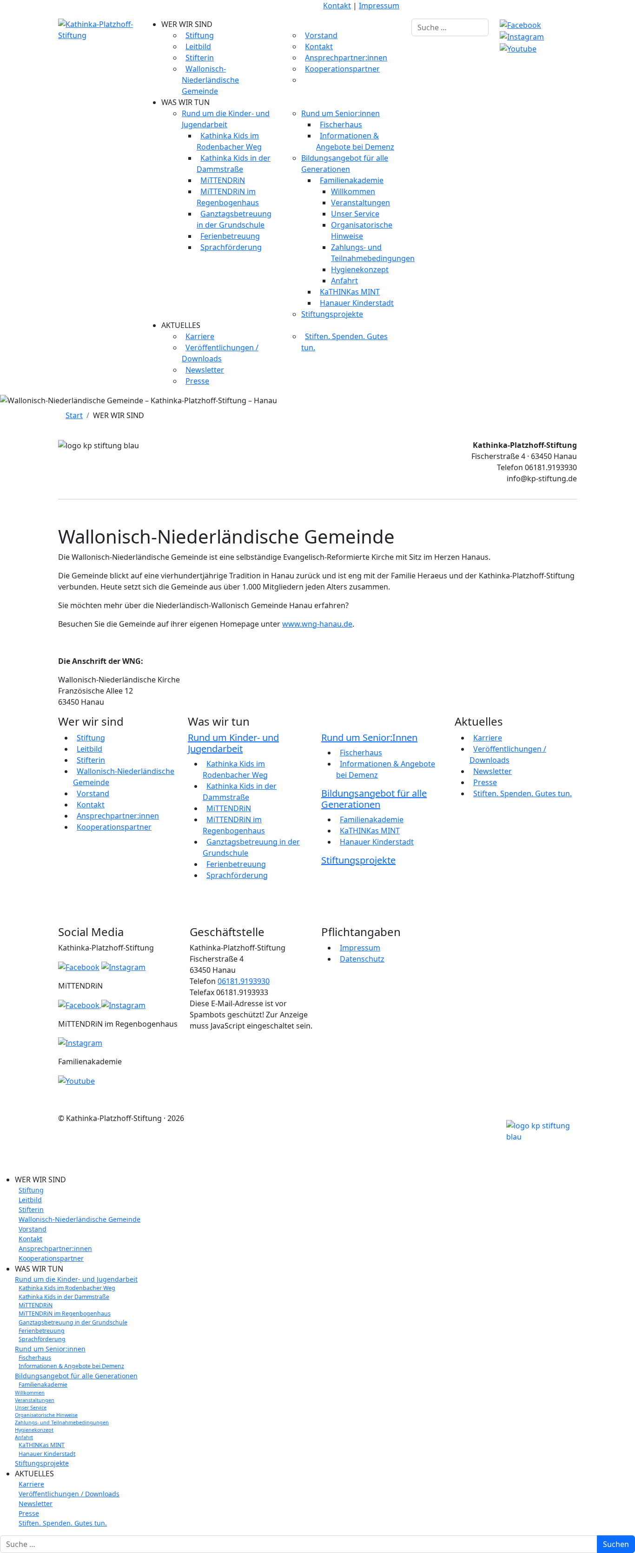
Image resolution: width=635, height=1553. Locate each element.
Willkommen (353, 191)
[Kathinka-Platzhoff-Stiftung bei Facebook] (520, 24)
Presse (197, 381)
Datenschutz (362, 959)
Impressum (379, 5)
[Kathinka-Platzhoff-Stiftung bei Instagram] (522, 36)
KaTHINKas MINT (350, 292)
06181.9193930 (244, 981)
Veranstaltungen (360, 202)
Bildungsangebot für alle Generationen (374, 799)
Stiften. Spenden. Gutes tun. (522, 793)
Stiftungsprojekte (332, 314)
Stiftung (199, 35)
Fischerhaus (341, 124)
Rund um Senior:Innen (369, 737)
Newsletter (204, 370)
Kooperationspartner (342, 69)
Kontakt (337, 5)
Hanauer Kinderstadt (357, 303)
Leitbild (198, 46)
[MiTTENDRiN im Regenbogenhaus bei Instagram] (80, 1042)
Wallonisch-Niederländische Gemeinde (210, 80)
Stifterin (199, 57)
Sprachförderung (231, 247)
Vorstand (321, 35)
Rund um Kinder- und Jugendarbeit (233, 743)
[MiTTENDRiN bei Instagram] (123, 1004)
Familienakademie (352, 180)
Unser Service (355, 214)
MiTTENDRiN (222, 180)
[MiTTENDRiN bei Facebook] (79, 1004)
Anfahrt (344, 280)
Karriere (199, 336)
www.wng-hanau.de (317, 624)
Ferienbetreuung (230, 236)
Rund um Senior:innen (340, 113)
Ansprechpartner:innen (346, 57)
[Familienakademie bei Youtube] (518, 48)
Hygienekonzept (360, 269)
